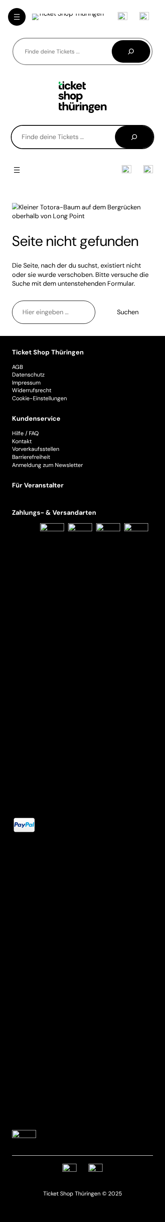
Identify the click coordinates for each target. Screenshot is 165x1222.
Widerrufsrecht (31, 390)
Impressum (26, 382)
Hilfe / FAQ (25, 433)
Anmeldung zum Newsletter (47, 465)
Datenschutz (28, 374)
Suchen (128, 312)
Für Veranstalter (38, 485)
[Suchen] (131, 51)
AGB (17, 366)
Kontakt (22, 441)
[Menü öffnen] (17, 17)
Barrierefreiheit (31, 457)
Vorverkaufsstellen (35, 448)
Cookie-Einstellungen (39, 398)
